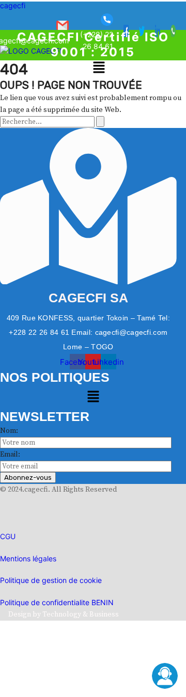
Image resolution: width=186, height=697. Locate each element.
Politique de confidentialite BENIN (57, 602)
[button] (98, 68)
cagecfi (12, 5)
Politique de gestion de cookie (51, 580)
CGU (8, 536)
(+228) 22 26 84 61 (96, 40)
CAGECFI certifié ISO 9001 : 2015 (93, 44)
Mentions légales (28, 558)
